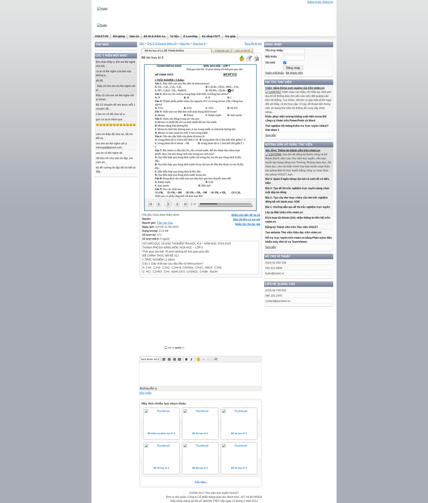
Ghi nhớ (270, 62)
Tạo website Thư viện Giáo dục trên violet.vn (293, 232)
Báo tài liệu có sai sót (246, 219)
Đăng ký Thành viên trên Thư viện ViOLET (291, 227)
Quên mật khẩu (274, 72)
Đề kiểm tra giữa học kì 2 (161, 433)
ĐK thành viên (294, 72)
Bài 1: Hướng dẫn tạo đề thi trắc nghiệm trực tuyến (297, 207)
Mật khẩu (271, 56)
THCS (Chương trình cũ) (162, 43)
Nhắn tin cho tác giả (247, 224)
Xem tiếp (270, 135)
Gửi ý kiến (145, 392)
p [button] (156, 388)
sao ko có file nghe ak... (110, 152)
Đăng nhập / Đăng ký (320, 2)
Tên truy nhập (274, 50)
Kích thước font (149, 359)
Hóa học (185, 43)
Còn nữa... (201, 482)
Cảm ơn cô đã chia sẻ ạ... (111, 114)
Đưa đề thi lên (253, 43)
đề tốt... (100, 80)
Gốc (141, 43)
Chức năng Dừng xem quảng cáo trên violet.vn (294, 88)
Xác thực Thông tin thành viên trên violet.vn (292, 150)
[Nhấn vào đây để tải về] (241, 61)
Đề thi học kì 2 (200, 433)
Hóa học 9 (199, 43)
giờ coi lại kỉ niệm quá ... (111, 119)
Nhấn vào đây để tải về (245, 215)
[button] (164, 359)
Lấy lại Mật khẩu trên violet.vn (284, 212)
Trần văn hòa (165, 222)
